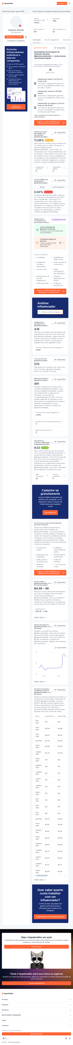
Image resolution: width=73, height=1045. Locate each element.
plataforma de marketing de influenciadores (35, 940)
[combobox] (52, 312)
